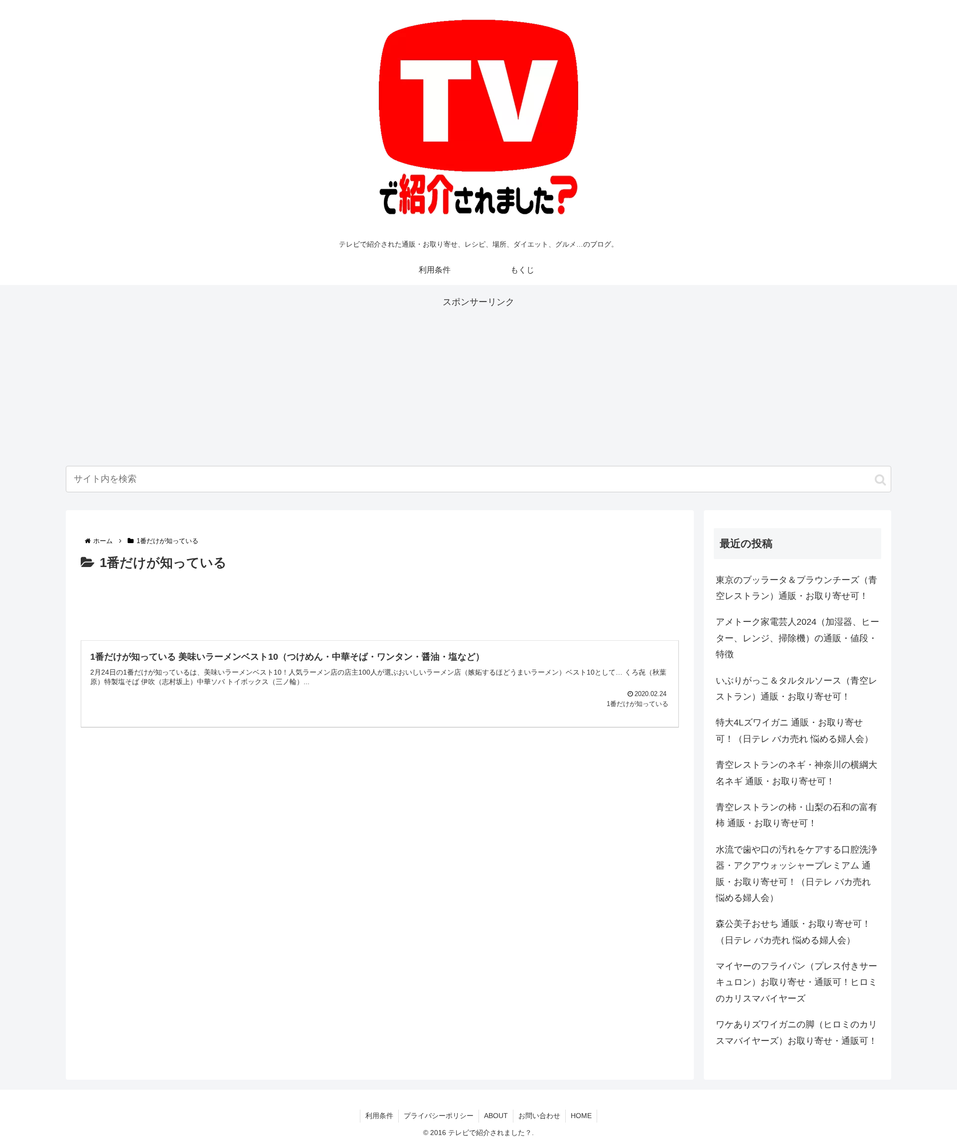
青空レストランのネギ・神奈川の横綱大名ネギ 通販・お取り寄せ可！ (796, 773)
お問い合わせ (539, 1116)
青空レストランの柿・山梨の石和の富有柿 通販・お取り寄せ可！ (796, 815)
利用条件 (379, 1116)
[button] (880, 480)
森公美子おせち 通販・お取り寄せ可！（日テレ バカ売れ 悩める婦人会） (793, 932)
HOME (581, 1116)
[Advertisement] (478, 379)
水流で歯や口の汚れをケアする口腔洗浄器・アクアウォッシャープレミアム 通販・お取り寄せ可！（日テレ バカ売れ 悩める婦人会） (796, 874)
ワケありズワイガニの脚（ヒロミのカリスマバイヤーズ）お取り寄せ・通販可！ (796, 1032)
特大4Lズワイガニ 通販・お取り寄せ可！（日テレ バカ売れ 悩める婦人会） (794, 730)
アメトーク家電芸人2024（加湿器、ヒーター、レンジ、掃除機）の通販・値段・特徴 (797, 638)
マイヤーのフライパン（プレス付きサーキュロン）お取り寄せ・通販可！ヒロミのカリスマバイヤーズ (796, 982)
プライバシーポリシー (439, 1116)
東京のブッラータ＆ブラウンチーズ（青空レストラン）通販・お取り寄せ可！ (796, 588)
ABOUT (496, 1116)
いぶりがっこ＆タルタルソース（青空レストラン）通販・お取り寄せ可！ (796, 689)
